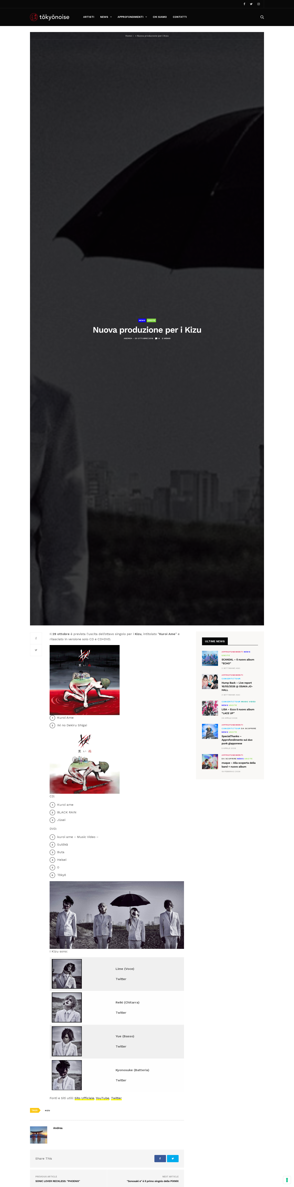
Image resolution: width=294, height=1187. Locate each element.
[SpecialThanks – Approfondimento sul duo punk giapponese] (210, 731)
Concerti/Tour (231, 679)
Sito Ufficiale (84, 1098)
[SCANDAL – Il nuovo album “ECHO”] (210, 658)
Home (128, 36)
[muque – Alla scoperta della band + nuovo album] (210, 761)
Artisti (88, 16)
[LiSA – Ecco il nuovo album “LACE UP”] (210, 708)
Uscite (151, 320)
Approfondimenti (130, 16)
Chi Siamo (160, 16)
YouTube (102, 1098)
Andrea (128, 338)
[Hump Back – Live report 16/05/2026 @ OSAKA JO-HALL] (210, 681)
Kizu (47, 1110)
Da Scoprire (248, 728)
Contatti (180, 16)
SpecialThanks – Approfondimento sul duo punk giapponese (237, 740)
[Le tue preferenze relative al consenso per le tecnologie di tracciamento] (287, 1180)
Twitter (121, 979)
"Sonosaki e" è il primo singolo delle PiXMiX (153, 1181)
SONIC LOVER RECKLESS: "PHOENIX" (57, 1181)
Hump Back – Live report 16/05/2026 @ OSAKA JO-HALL (237, 686)
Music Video (248, 702)
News (104, 16)
